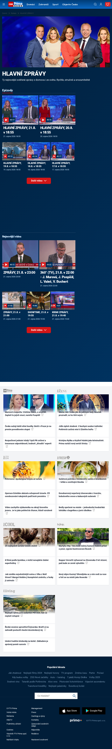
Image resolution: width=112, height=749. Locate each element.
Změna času (81, 673)
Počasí (100, 673)
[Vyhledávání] (95, 4)
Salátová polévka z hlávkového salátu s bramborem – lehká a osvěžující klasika (82, 480)
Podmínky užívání (14, 724)
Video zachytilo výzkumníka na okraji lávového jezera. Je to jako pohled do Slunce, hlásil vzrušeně (28, 509)
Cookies (10, 730)
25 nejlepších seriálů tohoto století (21, 546)
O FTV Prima (12, 708)
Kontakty (35, 720)
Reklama (10, 716)
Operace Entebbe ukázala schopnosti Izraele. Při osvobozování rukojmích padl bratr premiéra (27, 494)
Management (36, 708)
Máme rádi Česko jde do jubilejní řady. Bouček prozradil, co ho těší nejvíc (80, 413)
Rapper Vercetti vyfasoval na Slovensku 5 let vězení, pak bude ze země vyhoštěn (83, 561)
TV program (67, 673)
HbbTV (9, 720)
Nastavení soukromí (39, 740)
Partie (92, 673)
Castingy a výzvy (38, 716)
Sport (55, 5)
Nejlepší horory (51, 673)
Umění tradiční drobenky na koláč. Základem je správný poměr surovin (26, 642)
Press (33, 712)
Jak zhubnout (14, 673)
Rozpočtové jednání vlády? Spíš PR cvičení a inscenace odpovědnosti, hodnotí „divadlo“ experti (28, 442)
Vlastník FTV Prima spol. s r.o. (17, 735)
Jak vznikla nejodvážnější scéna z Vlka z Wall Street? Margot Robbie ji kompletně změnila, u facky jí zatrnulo (29, 577)
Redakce (35, 734)
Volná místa (11, 712)
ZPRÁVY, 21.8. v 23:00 (19, 272)
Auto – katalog (57, 677)
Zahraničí (43, 5)
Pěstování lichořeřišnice (71, 681)
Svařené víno (13, 681)
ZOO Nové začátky (39, 677)
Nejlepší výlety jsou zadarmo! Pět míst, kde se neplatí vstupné (26, 614)
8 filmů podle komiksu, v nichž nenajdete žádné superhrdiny (27, 561)
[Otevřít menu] (3, 4)
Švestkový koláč (76, 686)
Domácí (31, 5)
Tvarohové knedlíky (37, 686)
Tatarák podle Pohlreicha (34, 681)
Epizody (7, 90)
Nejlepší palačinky (57, 686)
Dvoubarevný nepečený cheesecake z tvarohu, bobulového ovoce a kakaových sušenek (80, 494)
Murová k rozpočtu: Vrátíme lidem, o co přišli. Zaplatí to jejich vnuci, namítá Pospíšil (26, 413)
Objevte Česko (70, 5)
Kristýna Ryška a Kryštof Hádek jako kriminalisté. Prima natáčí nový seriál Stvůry (81, 442)
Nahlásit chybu (13, 740)
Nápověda (35, 730)
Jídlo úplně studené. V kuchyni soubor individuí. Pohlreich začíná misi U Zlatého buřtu (81, 427)
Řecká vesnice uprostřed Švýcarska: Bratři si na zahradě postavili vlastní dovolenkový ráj (27, 628)
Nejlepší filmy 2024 (32, 673)
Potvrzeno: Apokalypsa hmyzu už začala (23, 479)
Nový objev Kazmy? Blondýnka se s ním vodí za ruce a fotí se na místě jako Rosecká (82, 575)
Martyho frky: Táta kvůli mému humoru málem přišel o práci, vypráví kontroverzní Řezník (83, 547)
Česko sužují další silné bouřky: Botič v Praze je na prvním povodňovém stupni (28, 427)
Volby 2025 (94, 677)
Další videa (37, 180)
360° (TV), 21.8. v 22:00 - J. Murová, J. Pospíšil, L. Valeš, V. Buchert (57, 277)
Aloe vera (52, 681)
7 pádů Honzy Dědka (77, 677)
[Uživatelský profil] (101, 4)
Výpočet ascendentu (95, 681)
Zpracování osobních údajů (40, 725)
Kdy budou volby (20, 677)
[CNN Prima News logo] (15, 4)
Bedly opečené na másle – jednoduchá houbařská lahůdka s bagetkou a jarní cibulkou (82, 509)
